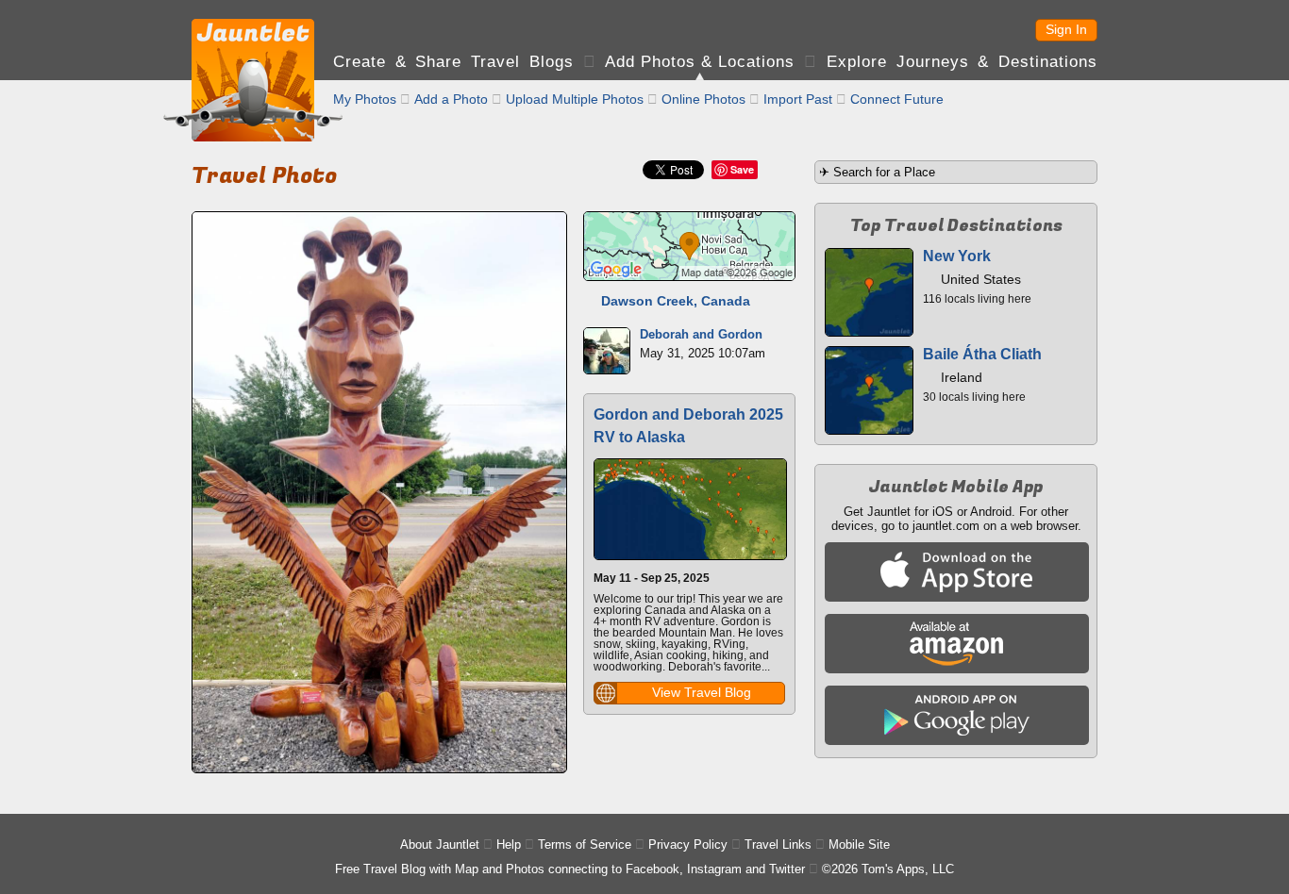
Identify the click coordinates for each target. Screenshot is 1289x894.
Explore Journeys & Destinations (962, 62)
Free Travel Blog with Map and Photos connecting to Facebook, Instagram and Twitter (570, 869)
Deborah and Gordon (701, 334)
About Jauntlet (439, 844)
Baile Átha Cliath (982, 354)
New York (957, 256)
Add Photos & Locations (700, 62)
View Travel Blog (701, 692)
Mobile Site (859, 844)
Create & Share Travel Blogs (453, 62)
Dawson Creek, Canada (675, 300)
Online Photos (703, 99)
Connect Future (897, 99)
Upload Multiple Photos (575, 99)
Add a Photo (451, 99)
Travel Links (778, 844)
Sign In (1066, 29)
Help (508, 844)
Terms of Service (584, 844)
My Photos (364, 99)
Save (742, 169)
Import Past (797, 99)
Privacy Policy (688, 844)
